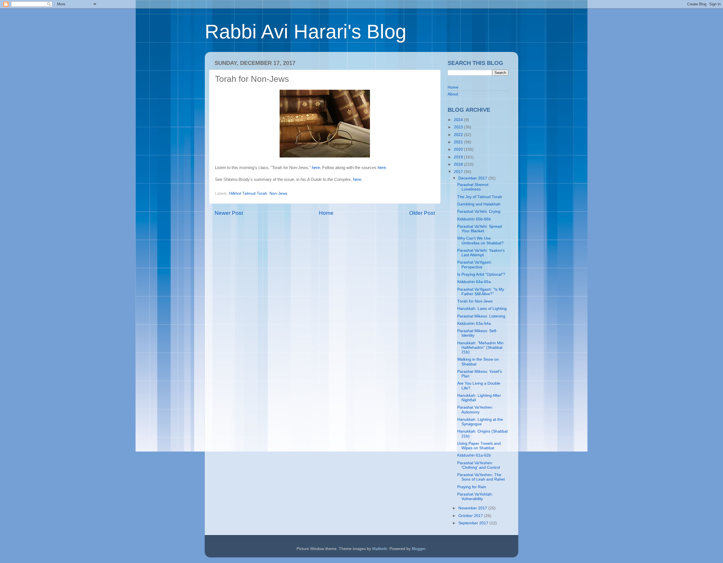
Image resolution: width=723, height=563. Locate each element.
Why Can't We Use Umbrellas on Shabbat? (480, 240)
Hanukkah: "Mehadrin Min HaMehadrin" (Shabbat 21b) (480, 347)
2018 (459, 164)
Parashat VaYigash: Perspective (474, 264)
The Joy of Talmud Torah (479, 197)
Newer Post (229, 213)
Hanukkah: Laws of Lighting (482, 308)
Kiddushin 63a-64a (474, 323)
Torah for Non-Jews (475, 301)
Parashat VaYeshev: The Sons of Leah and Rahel (481, 477)
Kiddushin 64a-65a (474, 282)
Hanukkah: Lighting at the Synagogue (480, 421)
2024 (459, 120)
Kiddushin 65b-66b (474, 219)
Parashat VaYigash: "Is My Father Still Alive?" (480, 291)
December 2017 (473, 178)
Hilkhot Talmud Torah (248, 193)
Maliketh (379, 549)
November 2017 (473, 508)
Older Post (422, 213)
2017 (459, 172)
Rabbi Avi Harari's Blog (305, 32)
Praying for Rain (471, 487)
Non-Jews (278, 193)
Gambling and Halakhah (478, 204)
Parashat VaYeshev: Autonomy (475, 409)
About (453, 94)
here (316, 167)
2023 (459, 127)
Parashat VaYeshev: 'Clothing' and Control (478, 465)
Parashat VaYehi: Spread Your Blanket (479, 228)
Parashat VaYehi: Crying (478, 211)
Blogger (418, 549)
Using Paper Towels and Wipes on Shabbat (479, 445)
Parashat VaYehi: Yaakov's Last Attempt (481, 252)
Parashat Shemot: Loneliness (473, 187)
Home (326, 213)
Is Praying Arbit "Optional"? (481, 274)
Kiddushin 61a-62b (474, 455)
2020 (459, 149)
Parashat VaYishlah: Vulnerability (475, 496)
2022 (459, 135)
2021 (459, 142)
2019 (459, 157)
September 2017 (473, 523)
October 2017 (471, 516)
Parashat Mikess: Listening (481, 316)
